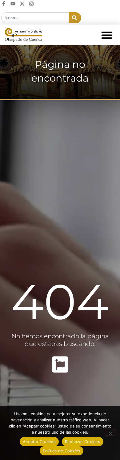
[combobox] (35, 17)
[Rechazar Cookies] (110, 432)
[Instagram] (31, 3)
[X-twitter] (22, 3)
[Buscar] (75, 17)
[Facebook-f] (3, 3)
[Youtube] (12, 3)
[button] (106, 35)
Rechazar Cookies (82, 441)
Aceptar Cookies (39, 441)
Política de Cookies (62, 450)
